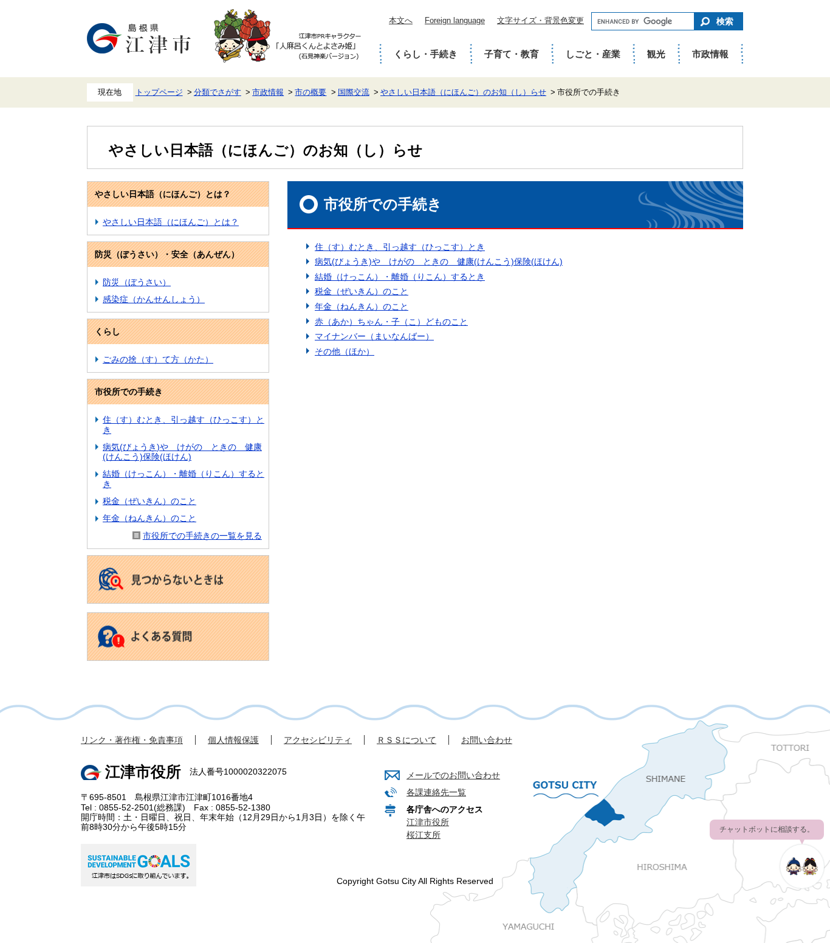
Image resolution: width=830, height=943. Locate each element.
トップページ (159, 92)
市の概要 (310, 92)
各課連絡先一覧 (436, 792)
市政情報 (710, 54)
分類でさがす (217, 92)
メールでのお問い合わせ (453, 775)
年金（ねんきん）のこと (149, 518)
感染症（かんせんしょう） (154, 299)
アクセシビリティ (318, 740)
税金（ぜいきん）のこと (149, 501)
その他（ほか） (344, 351)
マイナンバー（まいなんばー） (374, 336)
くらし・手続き (426, 54)
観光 (656, 54)
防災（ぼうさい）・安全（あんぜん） (167, 254)
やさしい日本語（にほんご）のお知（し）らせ (463, 92)
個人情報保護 (233, 740)
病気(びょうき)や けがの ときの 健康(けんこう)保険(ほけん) (182, 452)
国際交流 (353, 92)
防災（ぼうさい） (137, 282)
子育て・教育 (511, 54)
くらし (107, 331)
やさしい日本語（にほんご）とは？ (163, 194)
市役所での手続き (129, 391)
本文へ (401, 20)
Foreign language (455, 20)
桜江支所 (423, 835)
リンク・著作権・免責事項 (132, 740)
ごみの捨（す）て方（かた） (158, 359)
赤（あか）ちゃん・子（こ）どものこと (391, 321)
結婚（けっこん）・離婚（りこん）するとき (400, 277)
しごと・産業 (593, 54)
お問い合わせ (486, 740)
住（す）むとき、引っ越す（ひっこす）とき (400, 247)
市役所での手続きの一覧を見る (202, 536)
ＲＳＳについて (406, 740)
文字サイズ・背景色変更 (540, 20)
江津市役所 (427, 822)
